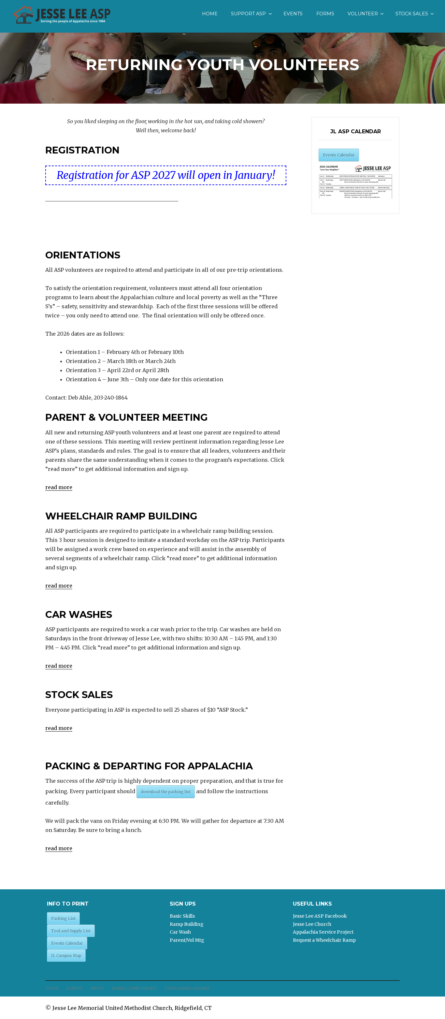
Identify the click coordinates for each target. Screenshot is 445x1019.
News (97, 988)
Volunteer (363, 14)
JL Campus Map (66, 955)
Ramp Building (187, 924)
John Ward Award (186, 988)
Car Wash (180, 932)
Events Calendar (339, 155)
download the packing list (166, 791)
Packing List (63, 918)
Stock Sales (411, 14)
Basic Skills (182, 916)
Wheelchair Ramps (134, 988)
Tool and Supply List (71, 930)
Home (210, 14)
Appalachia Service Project (323, 932)
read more (58, 487)
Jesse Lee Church (312, 924)
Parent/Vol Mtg (187, 940)
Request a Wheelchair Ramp (324, 940)
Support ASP (248, 14)
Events (293, 14)
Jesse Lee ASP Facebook (320, 916)
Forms (325, 14)
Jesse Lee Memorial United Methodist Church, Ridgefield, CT (132, 1008)
